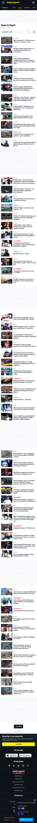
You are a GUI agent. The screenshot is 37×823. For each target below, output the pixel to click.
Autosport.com (18, 784)
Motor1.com (18, 779)
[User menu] (33, 2)
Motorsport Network (15, 820)
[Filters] (34, 32)
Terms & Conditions (9, 817)
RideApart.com (18, 790)
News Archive (18, 731)
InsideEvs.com (18, 776)
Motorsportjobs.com (18, 781)
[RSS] (28, 765)
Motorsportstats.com (19, 787)
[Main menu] (3, 2)
